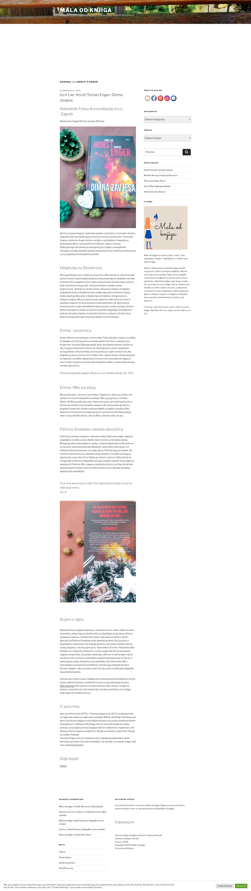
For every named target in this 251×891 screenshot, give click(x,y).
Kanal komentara (67, 862)
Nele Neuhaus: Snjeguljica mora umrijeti (86, 829)
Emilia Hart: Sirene (82, 834)
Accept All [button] (241, 886)
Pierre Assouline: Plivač (155, 181)
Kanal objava (65, 857)
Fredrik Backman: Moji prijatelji (88, 806)
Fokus (63, 766)
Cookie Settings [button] (225, 886)
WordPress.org (66, 868)
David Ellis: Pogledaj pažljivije (157, 186)
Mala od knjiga (86, 10)
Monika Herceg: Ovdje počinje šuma (160, 175)
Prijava (62, 852)
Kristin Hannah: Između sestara (158, 170)
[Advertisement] (125, 45)
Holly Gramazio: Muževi (155, 191)
